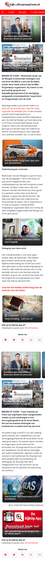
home (11, 12)
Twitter (14, 339)
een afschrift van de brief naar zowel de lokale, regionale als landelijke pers (21, 108)
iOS (26, 328)
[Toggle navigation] (2, 12)
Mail (39, 339)
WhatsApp (31, 339)
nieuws (22, 12)
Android (34, 328)
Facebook (5, 339)
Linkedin (22, 339)
